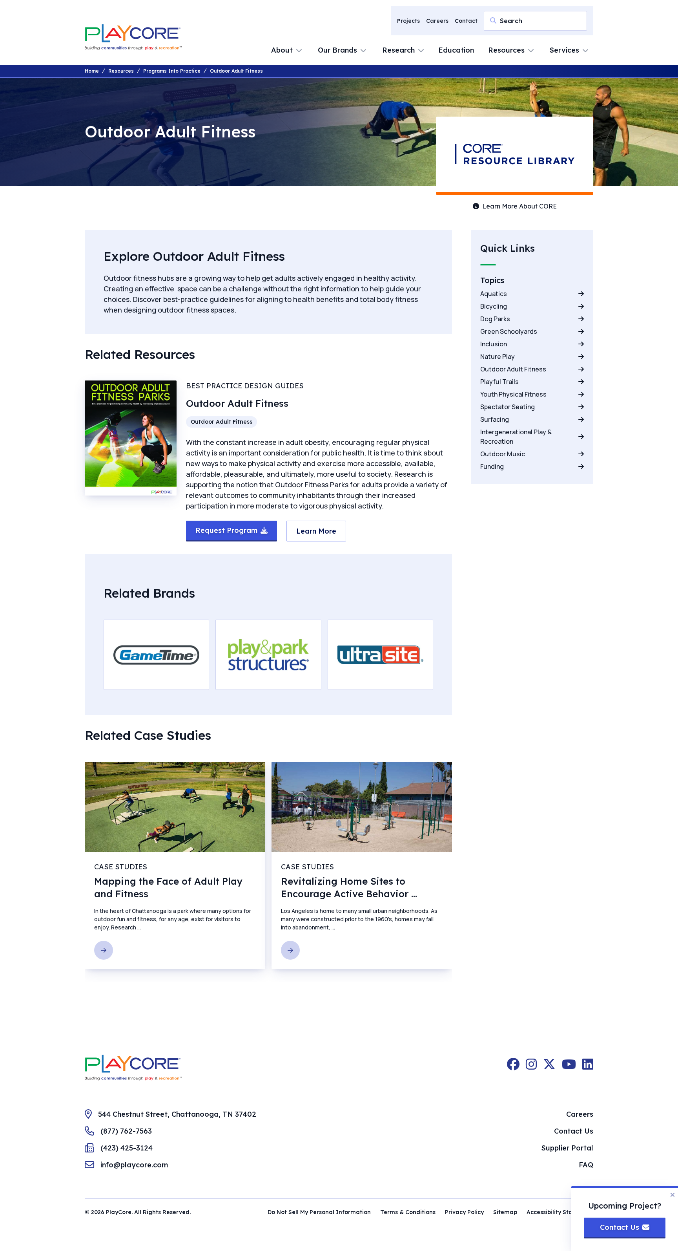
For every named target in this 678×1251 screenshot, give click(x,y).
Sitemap (505, 1212)
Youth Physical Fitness (513, 394)
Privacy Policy (464, 1212)
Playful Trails (499, 381)
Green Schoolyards (508, 331)
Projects (408, 20)
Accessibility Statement (560, 1212)
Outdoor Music (502, 454)
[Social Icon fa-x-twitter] (549, 1068)
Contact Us (573, 1131)
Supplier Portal (567, 1147)
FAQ (586, 1164)
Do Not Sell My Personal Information (319, 1212)
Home (92, 71)
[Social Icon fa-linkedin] (587, 1068)
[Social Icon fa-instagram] (531, 1068)
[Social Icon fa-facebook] (513, 1068)
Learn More (156, 659)
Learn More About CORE (519, 206)
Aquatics (493, 293)
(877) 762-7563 (126, 1131)
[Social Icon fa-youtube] (569, 1068)
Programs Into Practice (171, 71)
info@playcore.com (134, 1164)
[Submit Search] (493, 20)
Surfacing (494, 419)
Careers (437, 20)
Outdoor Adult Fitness (513, 369)
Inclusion (493, 344)
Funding (492, 466)
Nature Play (497, 356)
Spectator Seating (507, 406)
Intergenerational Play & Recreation (516, 437)
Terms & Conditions (408, 1212)
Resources (121, 71)
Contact (466, 20)
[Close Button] (672, 1195)
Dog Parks (495, 319)
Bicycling (493, 306)
